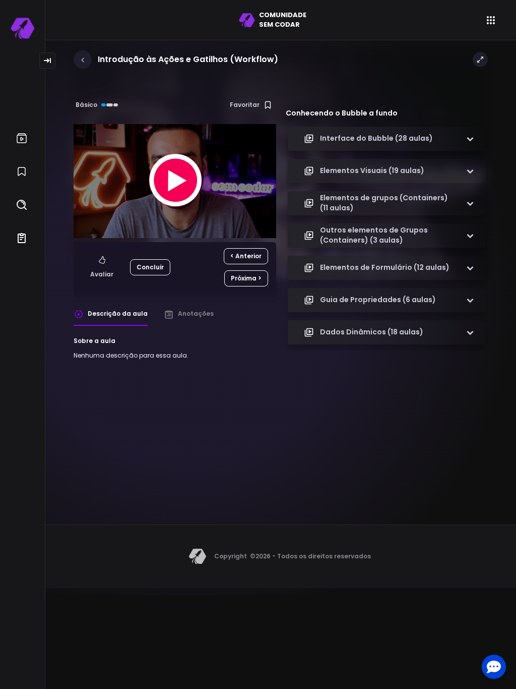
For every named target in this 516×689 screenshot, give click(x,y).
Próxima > (246, 278)
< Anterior (246, 256)
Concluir (150, 267)
